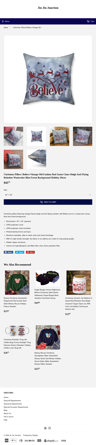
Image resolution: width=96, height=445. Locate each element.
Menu (7, 21)
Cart (92, 21)
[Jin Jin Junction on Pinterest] (45, 429)
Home (6, 27)
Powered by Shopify (30, 435)
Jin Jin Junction (48, 7)
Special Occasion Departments (16, 407)
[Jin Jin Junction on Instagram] (49, 429)
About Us (7, 413)
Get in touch (8, 417)
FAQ (5, 420)
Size (5, 190)
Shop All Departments (12, 401)
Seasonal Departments (13, 404)
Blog (5, 410)
